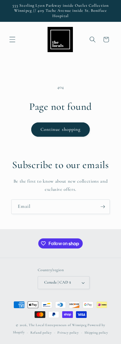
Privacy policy (68, 332)
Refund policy (41, 332)
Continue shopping (61, 129)
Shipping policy (96, 332)
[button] (12, 39)
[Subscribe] (102, 206)
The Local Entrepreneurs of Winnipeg (57, 325)
